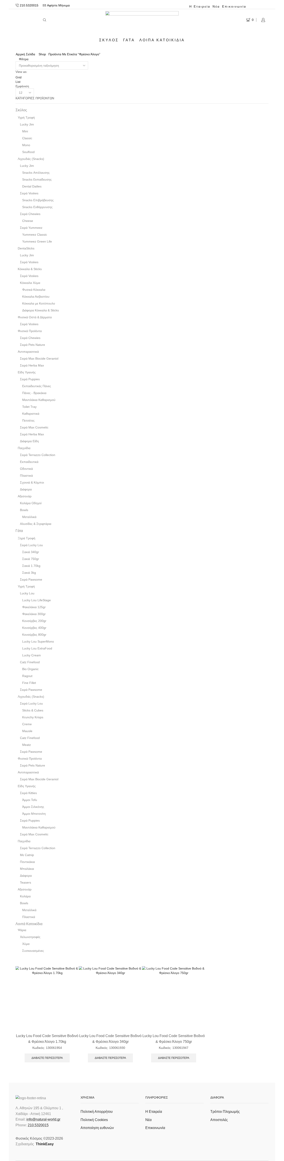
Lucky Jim (27, 124)
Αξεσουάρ (25, 496)
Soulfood (28, 152)
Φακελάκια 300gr (34, 614)
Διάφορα (26, 489)
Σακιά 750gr (30, 559)
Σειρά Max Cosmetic (34, 427)
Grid (19, 77)
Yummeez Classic (34, 234)
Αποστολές (219, 1120)
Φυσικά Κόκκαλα (33, 289)
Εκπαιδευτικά (29, 462)
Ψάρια (22, 930)
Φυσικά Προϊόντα (30, 331)
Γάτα (129, 40)
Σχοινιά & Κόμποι (32, 482)
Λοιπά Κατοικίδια (162, 40)
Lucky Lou (27, 593)
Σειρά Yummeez (31, 227)
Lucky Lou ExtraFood (37, 648)
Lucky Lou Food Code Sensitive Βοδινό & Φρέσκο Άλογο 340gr (110, 1038)
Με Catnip (27, 855)
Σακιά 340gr (30, 552)
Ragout (27, 676)
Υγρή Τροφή (26, 117)
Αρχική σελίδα (25, 54)
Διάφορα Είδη (29, 441)
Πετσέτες (28, 420)
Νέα (216, 6)
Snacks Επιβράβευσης (38, 200)
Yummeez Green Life (37, 241)
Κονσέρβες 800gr (34, 634)
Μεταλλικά (29, 517)
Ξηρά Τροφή (26, 538)
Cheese (27, 221)
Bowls (24, 510)
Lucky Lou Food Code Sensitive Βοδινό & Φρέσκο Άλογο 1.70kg (47, 1038)
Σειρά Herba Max (32, 365)
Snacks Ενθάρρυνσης (37, 207)
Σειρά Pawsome (31, 579)
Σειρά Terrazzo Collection (37, 455)
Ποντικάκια (27, 862)
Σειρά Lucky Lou (31, 545)
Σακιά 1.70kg (31, 566)
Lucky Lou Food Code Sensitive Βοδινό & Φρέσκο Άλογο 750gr (173, 1038)
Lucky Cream (31, 655)
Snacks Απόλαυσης (36, 172)
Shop (42, 54)
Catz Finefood (30, 662)
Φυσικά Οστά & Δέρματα (35, 317)
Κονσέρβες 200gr (34, 621)
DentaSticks (26, 248)
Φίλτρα (23, 59)
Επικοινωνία (234, 6)
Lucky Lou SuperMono (38, 641)
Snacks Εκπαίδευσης (37, 179)
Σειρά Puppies (30, 379)
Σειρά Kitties (28, 793)
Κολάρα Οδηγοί (30, 503)
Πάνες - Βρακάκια (34, 393)
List (18, 82)
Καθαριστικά (30, 413)
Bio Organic (30, 669)
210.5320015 (38, 1125)
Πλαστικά (26, 475)
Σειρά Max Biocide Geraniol (39, 358)
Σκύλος (109, 40)
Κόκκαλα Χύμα (30, 283)
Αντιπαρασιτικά (28, 351)
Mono (26, 145)
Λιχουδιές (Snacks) (31, 159)
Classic (27, 138)
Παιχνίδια (24, 448)
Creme (27, 724)
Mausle (27, 731)
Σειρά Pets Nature (32, 345)
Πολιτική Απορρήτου (97, 1111)
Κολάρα (25, 896)
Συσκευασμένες (33, 950)
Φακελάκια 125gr (34, 607)
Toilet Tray (29, 406)
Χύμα (26, 944)
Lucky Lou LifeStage (36, 600)
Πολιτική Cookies (94, 1120)
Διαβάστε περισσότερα (47, 1057)
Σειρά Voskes (29, 193)
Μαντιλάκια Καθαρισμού (38, 400)
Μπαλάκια (27, 868)
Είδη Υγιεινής (27, 372)
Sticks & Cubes (32, 710)
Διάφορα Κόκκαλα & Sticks (40, 310)
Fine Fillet (29, 683)
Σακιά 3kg (29, 572)
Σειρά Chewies (30, 214)
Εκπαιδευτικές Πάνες (36, 386)
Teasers (25, 882)
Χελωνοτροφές (30, 937)
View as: (21, 72)
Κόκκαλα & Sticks (30, 269)
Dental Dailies (31, 186)
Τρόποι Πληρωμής (225, 1111)
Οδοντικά (26, 468)
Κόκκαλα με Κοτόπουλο (38, 303)
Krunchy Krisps (32, 717)
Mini (25, 131)
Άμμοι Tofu (29, 800)
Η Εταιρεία (199, 6)
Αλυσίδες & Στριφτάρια (35, 524)
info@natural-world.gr (43, 1119)
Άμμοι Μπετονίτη (34, 813)
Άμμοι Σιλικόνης (33, 807)
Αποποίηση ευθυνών (97, 1128)
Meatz (26, 745)
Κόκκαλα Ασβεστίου (35, 296)
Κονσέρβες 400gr (34, 627)
